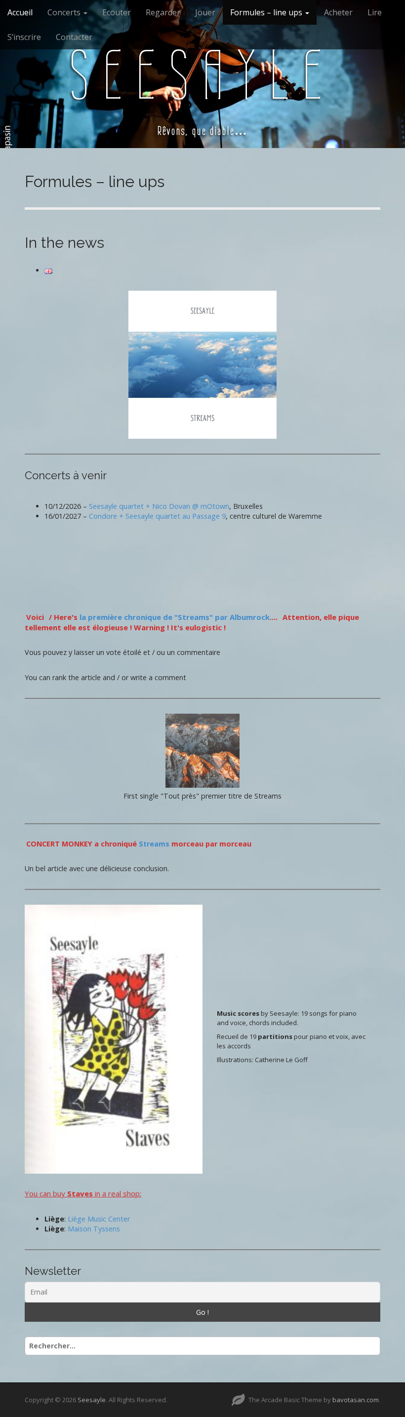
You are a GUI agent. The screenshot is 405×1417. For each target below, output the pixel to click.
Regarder (163, 12)
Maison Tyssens (94, 1228)
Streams (154, 843)
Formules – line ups (267, 12)
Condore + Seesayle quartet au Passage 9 (157, 516)
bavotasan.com (355, 1399)
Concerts (64, 12)
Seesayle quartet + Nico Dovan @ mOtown (159, 506)
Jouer (205, 12)
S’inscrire (24, 37)
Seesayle (203, 75)
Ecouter (116, 12)
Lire (374, 12)
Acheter (338, 12)
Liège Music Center (99, 1219)
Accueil (20, 12)
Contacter (74, 37)
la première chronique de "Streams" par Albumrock (175, 617)
